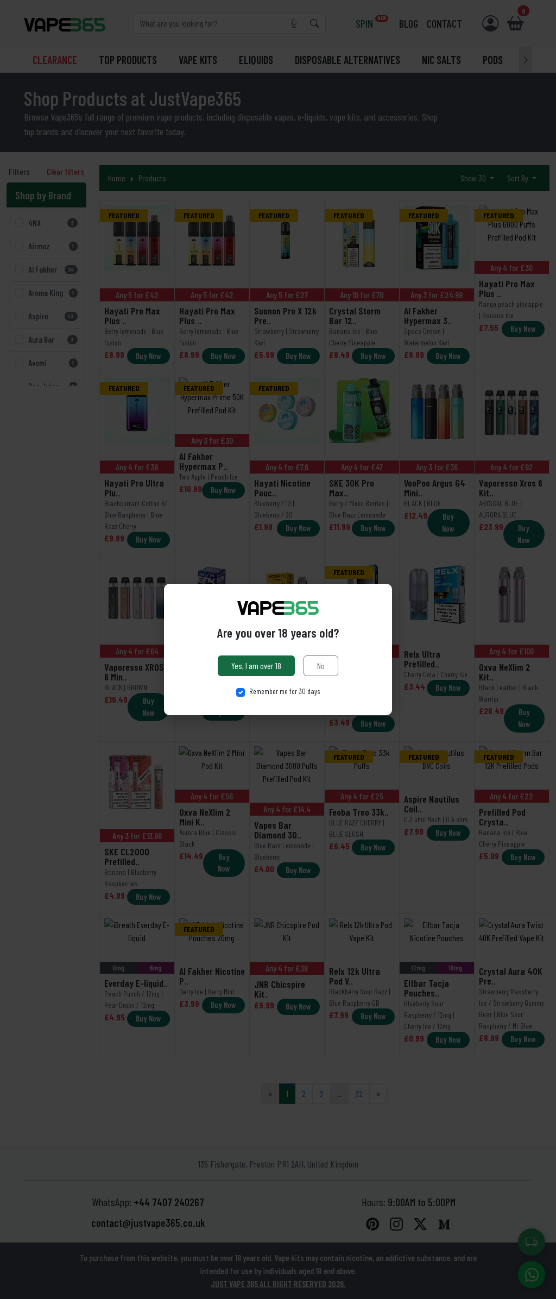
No (321, 665)
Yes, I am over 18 (256, 665)
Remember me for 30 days (284, 691)
